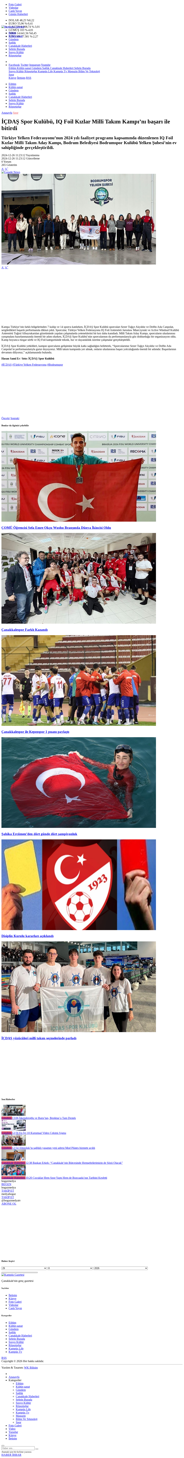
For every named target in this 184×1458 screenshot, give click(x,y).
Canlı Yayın (15, 10)
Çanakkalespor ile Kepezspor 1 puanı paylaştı (35, 732)
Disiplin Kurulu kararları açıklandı (27, 936)
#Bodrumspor (55, 364)
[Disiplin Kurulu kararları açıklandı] (78, 929)
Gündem (14, 39)
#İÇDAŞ (6, 364)
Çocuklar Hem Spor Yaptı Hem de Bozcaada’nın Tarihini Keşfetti (66, 1177)
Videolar (13, 7)
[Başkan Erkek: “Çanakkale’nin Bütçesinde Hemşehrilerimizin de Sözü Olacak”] (13, 1159)
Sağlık (12, 42)
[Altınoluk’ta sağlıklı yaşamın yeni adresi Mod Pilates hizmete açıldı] (13, 1144)
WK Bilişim (31, 1367)
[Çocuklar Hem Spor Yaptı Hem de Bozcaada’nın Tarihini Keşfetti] (13, 1174)
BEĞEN (6, 1184)
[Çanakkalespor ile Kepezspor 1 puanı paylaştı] (78, 724)
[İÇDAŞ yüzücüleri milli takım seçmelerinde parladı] (78, 1031)
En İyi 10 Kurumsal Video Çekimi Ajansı (39, 1132)
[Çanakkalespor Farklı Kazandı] (78, 622)
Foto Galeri (15, 4)
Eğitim (12, 32)
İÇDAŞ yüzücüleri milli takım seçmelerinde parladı (38, 1038)
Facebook (14, 64)
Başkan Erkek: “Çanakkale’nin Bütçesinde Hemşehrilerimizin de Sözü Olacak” (74, 1162)
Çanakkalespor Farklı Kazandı (24, 630)
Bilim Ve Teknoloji (89, 71)
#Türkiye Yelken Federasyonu (29, 364)
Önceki (5, 418)
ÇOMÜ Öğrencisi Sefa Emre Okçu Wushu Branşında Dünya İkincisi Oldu (56, 528)
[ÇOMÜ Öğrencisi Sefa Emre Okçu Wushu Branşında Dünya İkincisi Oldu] (78, 520)
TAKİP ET (7, 1190)
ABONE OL (8, 1203)
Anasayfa (6, 112)
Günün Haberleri (18, 14)
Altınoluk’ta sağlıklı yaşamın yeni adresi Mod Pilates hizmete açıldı (53, 1147)
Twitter (24, 64)
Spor (11, 74)
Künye (12, 77)
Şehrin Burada (17, 49)
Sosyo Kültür (16, 52)
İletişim (21, 77)
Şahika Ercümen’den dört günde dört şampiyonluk (39, 834)
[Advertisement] (92, 297)
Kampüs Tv (60, 71)
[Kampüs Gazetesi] (12, 26)
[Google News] (10, 172)
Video (12, 1428)
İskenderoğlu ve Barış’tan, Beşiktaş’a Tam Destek (44, 1118)
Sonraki (14, 418)
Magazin (72, 71)
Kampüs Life (45, 71)
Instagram (34, 64)
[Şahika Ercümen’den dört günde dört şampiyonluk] (78, 826)
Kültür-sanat (16, 36)
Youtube (45, 64)
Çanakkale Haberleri (20, 45)
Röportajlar (15, 55)
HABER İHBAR (11, 1454)
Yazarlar (13, 1432)
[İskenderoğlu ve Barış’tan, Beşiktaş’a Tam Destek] (13, 1114)
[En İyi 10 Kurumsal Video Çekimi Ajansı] (13, 1129)
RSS (28, 77)
